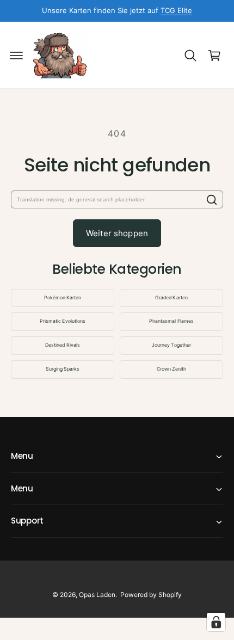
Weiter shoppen (117, 233)
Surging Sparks (62, 369)
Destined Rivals (62, 345)
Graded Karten (171, 297)
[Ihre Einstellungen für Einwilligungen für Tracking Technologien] (216, 622)
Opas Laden (97, 594)
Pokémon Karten (62, 297)
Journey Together (171, 345)
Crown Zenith (171, 369)
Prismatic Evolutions (62, 321)
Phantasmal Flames (171, 321)
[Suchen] (211, 199)
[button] (16, 55)
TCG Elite (176, 10)
